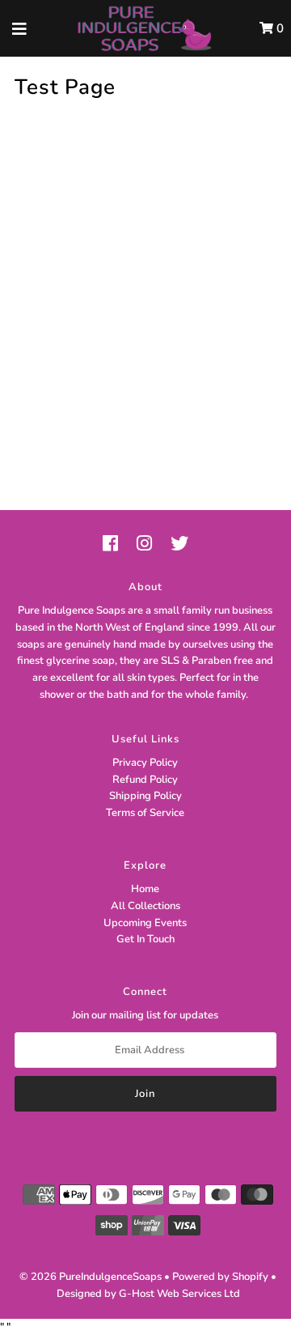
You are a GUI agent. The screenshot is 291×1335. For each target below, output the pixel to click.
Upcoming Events (145, 923)
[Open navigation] (20, 28)
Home (145, 889)
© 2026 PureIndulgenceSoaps (90, 1276)
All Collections (145, 906)
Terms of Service (145, 813)
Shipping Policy (145, 796)
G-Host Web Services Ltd (179, 1293)
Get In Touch (145, 939)
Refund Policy (145, 779)
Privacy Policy (145, 762)
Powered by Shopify (220, 1276)
